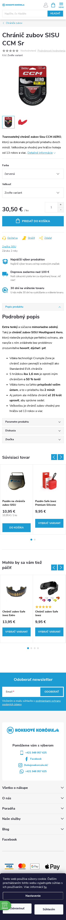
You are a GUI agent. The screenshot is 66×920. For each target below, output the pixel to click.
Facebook (36, 759)
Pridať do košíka (36, 221)
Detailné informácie (40, 153)
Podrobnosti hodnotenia (51, 50)
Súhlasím (49, 909)
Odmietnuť (17, 908)
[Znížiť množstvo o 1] (61, 209)
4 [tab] (38, 648)
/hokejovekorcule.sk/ (36, 765)
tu (45, 887)
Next (61, 457)
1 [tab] (31, 540)
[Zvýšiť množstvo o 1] (61, 204)
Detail (49, 523)
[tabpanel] (16, 499)
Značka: (9, 246)
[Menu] (61, 5)
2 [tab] (35, 540)
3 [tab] (35, 648)
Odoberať (52, 691)
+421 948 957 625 (36, 752)
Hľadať (55, 13)
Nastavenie (33, 896)
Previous (54, 457)
